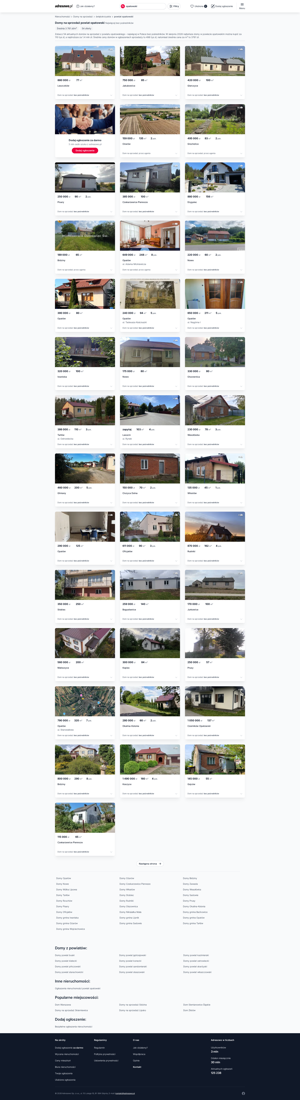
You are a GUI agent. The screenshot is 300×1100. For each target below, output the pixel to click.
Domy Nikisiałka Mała (130, 912)
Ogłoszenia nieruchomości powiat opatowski (77, 988)
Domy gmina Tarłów (193, 923)
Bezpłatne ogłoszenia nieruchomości (73, 1026)
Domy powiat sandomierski (133, 966)
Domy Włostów (127, 889)
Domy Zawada (190, 884)
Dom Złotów (189, 1010)
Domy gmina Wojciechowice (70, 929)
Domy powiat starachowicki (69, 972)
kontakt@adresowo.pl (125, 1093)
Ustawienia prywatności (106, 1060)
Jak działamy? (87, 6)
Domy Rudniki (127, 900)
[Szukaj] (122, 6)
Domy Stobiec (127, 895)
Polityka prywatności (104, 1054)
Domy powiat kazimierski (196, 955)
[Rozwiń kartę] (111, 96)
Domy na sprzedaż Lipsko (132, 1010)
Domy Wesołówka (192, 889)
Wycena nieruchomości (67, 1054)
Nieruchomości (62, 16)
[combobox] (145, 6)
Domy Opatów (63, 878)
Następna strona (148, 863)
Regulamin (99, 1047)
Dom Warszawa (63, 1004)
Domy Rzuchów (64, 900)
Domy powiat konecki (130, 960)
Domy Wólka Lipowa (66, 889)
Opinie (136, 1060)
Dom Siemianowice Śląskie (196, 1004)
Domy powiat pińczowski (67, 966)
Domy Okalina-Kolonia (194, 906)
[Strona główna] (64, 6)
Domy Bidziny (190, 878)
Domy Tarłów (63, 895)
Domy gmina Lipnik (129, 917)
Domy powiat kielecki (66, 960)
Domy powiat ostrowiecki (196, 960)
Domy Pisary (62, 906)
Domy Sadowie (190, 895)
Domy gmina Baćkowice (195, 912)
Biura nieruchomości (65, 1067)
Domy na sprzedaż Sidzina (133, 1004)
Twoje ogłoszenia (63, 1073)
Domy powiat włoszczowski (197, 972)
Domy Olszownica (129, 906)
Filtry (176, 6)
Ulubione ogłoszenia (65, 1079)
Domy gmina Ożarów (67, 923)
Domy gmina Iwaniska (67, 917)
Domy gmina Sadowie (131, 923)
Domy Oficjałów (64, 912)
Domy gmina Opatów (194, 917)
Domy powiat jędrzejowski (132, 955)
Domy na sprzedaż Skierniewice (71, 1010)
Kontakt (137, 1067)
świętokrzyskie (103, 16)
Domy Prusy (189, 900)
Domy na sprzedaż (83, 16)
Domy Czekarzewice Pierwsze (135, 884)
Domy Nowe (62, 884)
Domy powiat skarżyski (195, 966)
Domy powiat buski (65, 955)
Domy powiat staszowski (132, 972)
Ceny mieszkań (63, 1060)
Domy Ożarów (127, 878)
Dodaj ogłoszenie (69, 1047)
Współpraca (139, 1054)
